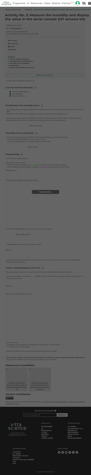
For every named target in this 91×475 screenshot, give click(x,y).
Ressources (36, 3)
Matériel (56, 3)
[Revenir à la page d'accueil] (6, 3)
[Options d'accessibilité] (83, 3)
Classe (47, 3)
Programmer (19, 3)
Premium (68, 3)
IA (28, 3)
